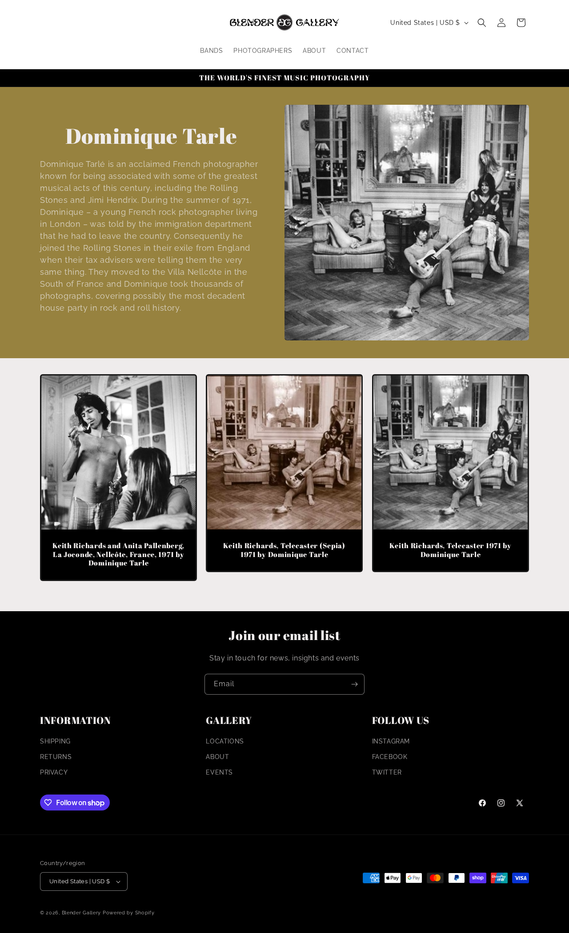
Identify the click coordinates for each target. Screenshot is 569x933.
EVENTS (219, 772)
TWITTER (387, 772)
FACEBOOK (390, 756)
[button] (482, 22)
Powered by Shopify (129, 913)
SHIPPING (55, 741)
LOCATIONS (225, 741)
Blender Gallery (81, 913)
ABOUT (217, 756)
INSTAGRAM (391, 741)
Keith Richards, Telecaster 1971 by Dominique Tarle (450, 550)
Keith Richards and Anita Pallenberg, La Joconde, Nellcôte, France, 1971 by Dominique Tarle (118, 554)
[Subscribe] (354, 684)
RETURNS (56, 756)
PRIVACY (54, 772)
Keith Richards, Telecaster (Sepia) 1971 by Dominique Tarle (284, 550)
